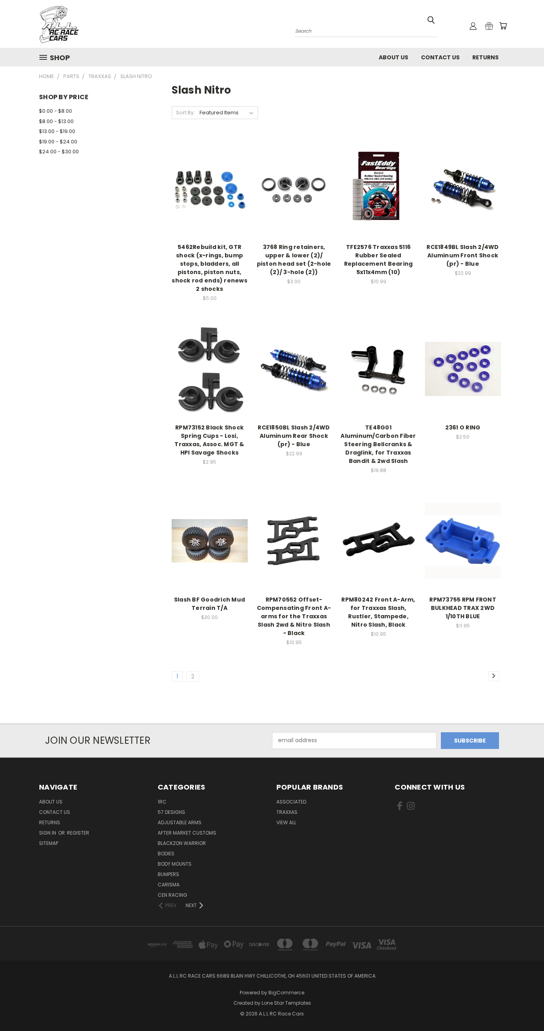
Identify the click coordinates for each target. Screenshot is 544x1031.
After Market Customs (187, 832)
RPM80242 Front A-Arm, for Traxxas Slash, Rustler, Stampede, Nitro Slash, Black (378, 612)
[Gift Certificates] (489, 26)
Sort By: (185, 112)
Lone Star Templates (286, 1003)
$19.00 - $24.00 (58, 141)
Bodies (166, 853)
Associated (291, 801)
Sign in (48, 832)
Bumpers (168, 874)
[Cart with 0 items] (503, 26)
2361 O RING (463, 427)
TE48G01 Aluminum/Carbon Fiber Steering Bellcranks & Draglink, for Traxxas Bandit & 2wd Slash (378, 444)
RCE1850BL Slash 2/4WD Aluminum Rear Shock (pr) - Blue (294, 435)
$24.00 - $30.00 (59, 151)
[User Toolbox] (473, 26)
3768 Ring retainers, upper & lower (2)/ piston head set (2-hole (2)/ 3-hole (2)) (294, 259)
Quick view (209, 172)
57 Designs (171, 812)
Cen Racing (172, 895)
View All (286, 822)
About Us (393, 57)
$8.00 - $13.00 (56, 121)
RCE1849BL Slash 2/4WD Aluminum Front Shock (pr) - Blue (463, 255)
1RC (162, 801)
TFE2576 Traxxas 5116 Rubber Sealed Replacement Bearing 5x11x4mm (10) (378, 259)
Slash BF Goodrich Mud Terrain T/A (209, 604)
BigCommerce (286, 992)
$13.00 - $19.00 (57, 131)
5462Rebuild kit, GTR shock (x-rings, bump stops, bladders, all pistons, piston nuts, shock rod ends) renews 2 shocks (209, 268)
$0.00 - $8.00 (55, 111)
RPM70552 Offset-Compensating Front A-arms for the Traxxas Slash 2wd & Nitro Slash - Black (294, 616)
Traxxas (286, 812)
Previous (523, 1006)
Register (78, 832)
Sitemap (48, 843)
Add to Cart (209, 202)
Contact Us (440, 57)
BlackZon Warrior (182, 843)
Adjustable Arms (180, 822)
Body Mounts (175, 863)
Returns (485, 57)
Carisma (169, 884)
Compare (207, 187)
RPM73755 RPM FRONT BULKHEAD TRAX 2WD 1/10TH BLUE (462, 608)
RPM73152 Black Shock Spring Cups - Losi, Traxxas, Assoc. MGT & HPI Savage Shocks (209, 440)
